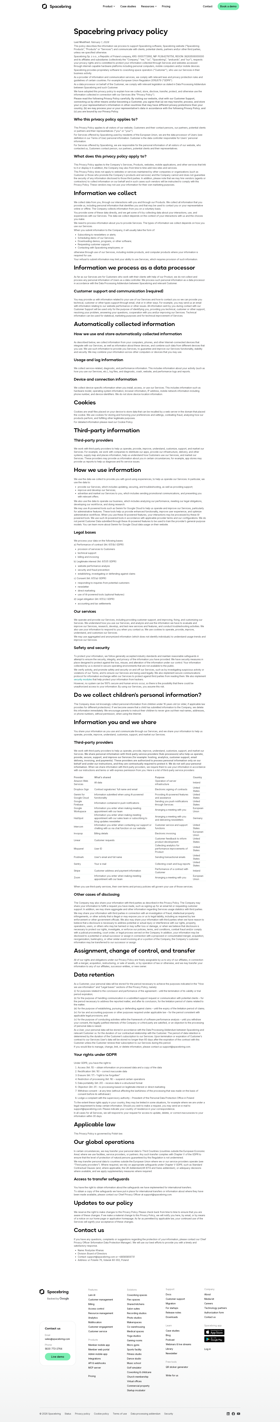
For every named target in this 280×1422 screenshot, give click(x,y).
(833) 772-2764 (53, 1348)
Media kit (209, 1299)
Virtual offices (134, 1381)
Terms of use (120, 1413)
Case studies (128, 6)
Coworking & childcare (139, 1372)
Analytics (93, 1317)
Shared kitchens (135, 1304)
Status (68, 1413)
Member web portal (98, 1349)
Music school (134, 1363)
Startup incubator (136, 1390)
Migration (171, 1303)
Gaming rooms (134, 1340)
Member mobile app (99, 1345)
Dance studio (134, 1358)
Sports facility (134, 1349)
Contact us (210, 1317)
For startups (172, 1308)
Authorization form (214, 1312)
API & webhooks (97, 1363)
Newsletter (171, 1353)
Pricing (166, 6)
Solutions (132, 1289)
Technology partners (215, 1308)
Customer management (100, 1299)
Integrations (94, 1358)
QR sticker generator (177, 1367)
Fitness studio (134, 1354)
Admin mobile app (97, 1354)
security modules (83, 679)
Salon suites (133, 1308)
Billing (91, 1304)
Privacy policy (82, 1413)
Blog (168, 1335)
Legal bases (85, 533)
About (207, 1294)
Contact (207, 6)
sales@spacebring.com (57, 1339)
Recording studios (136, 1313)
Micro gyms (133, 1345)
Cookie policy (101, 1413)
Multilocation (95, 1322)
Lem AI (91, 1295)
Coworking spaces (137, 1295)
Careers (208, 1303)
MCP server (94, 1367)
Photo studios (134, 1317)
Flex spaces (133, 1299)
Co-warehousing (136, 1326)
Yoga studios (134, 1335)
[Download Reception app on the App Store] (214, 1332)
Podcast (170, 1339)
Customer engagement (100, 1326)
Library (169, 1348)
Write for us (172, 1375)
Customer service (97, 1331)
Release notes (173, 1312)
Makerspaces (134, 1322)
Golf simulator (134, 1367)
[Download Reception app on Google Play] (214, 1339)
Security (168, 1413)
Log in (207, 1349)
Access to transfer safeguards (101, 1179)
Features (93, 1289)
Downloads (172, 1317)
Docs (168, 1294)
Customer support (175, 1299)
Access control (96, 1308)
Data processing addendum (145, 1413)
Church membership (137, 1376)
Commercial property (138, 1385)
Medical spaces (135, 1331)
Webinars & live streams (178, 1344)
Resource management (100, 1313)
